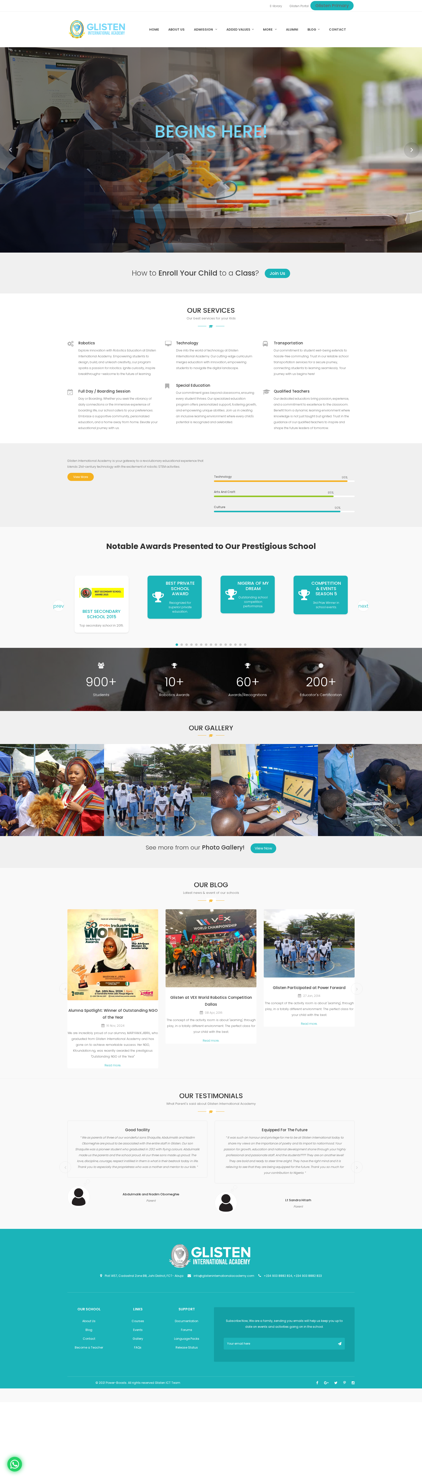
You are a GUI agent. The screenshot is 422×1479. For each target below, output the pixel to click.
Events (138, 1332)
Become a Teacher (89, 1350)
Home (154, 29)
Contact (337, 29)
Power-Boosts (116, 1385)
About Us (88, 1323)
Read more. (113, 1068)
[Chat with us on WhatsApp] (14, 1463)
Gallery (138, 1341)
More (268, 29)
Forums (186, 1332)
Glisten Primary (332, 5)
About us (176, 29)
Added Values (238, 29)
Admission (204, 29)
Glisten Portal (299, 6)
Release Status (187, 1350)
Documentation (186, 1323)
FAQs (137, 1350)
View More (80, 479)
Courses (138, 1323)
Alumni (292, 29)
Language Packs (186, 1341)
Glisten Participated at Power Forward (309, 990)
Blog (311, 29)
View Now (263, 850)
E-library (276, 6)
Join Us (277, 276)
